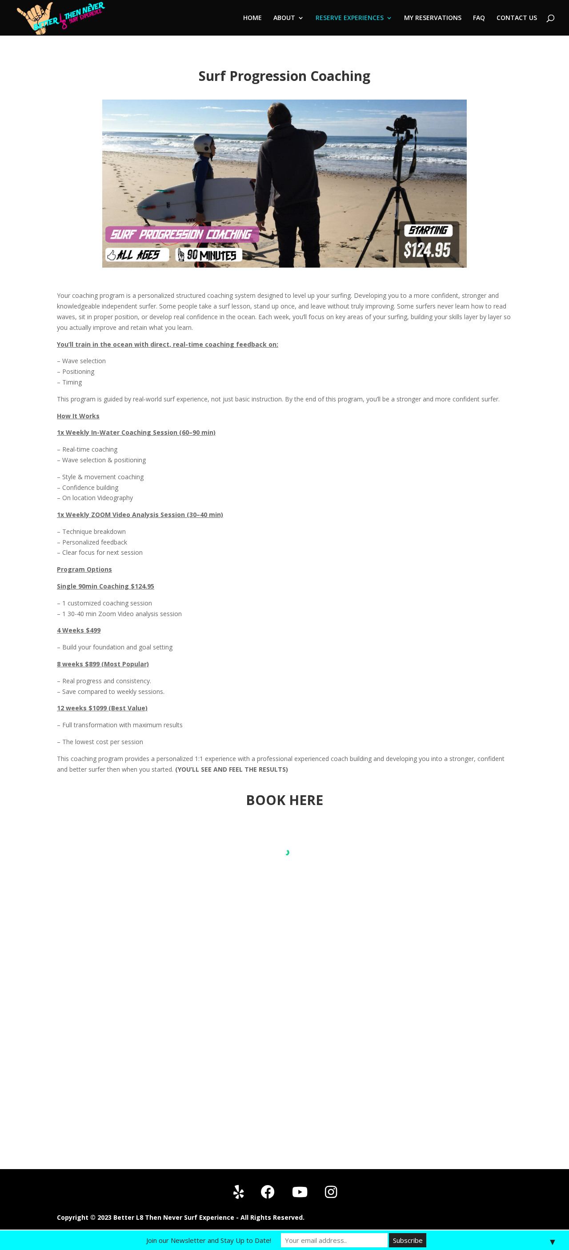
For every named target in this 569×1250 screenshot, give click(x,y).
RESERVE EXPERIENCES (350, 18)
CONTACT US (517, 18)
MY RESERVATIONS (432, 18)
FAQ (479, 18)
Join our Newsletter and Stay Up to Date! (208, 1240)
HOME (252, 18)
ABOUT (284, 18)
